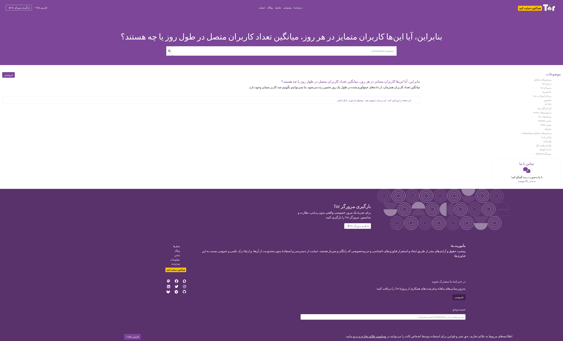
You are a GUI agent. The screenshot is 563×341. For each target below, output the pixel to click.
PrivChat (176, 264)
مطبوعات (175, 259)
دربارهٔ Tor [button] (546, 83)
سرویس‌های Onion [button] (542, 112)
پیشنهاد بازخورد (356, 100)
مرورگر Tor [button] (545, 87)
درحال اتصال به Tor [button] (542, 96)
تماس (177, 255)
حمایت (262, 7)
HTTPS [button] (548, 104)
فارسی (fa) (41, 7)
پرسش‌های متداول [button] (542, 79)
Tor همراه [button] (546, 91)
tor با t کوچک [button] (545, 149)
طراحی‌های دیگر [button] (543, 145)
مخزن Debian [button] (544, 120)
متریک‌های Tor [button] (544, 116)
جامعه (278, 7)
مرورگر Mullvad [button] (543, 153)
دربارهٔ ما (298, 7)
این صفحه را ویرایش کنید (399, 100)
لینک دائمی (342, 100)
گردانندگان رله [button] (544, 108)
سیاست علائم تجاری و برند (369, 336)
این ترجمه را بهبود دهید (375, 100)
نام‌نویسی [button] (459, 297)
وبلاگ (270, 7)
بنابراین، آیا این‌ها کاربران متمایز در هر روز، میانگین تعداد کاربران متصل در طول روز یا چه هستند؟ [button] (350, 81)
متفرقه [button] (547, 128)
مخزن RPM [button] (546, 124)
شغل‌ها (176, 246)
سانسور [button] (547, 100)
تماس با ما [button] (546, 137)
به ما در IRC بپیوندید (527, 181)
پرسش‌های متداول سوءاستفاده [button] (536, 133)
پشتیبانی (287, 7)
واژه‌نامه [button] (547, 141)
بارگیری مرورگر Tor (20, 7)
